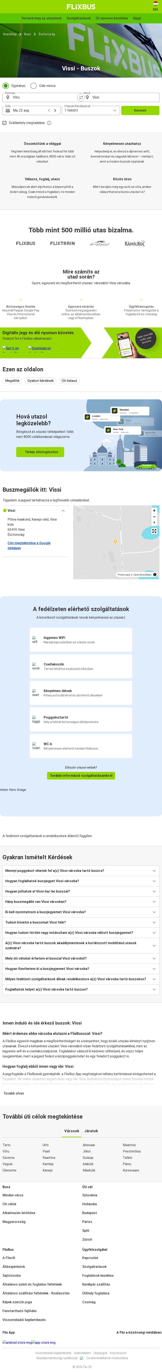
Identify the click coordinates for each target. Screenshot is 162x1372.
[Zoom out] (154, 517)
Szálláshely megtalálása (27, 123)
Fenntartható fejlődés (20, 1311)
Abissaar (89, 1145)
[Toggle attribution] (154, 574)
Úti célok (9, 1204)
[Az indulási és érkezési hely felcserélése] (81, 97)
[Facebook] (117, 1343)
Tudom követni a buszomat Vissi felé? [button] (35, 922)
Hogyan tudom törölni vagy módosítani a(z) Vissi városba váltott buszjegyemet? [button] (69, 933)
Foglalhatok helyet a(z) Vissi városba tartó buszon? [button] (46, 989)
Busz (27, 34)
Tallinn (127, 1158)
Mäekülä (89, 1170)
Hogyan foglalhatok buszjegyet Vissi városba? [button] (42, 881)
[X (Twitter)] (122, 1343)
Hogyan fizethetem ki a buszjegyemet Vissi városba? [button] (47, 969)
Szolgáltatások (94, 1267)
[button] (35, 511)
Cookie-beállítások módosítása (107, 1358)
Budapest (89, 1213)
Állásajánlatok (14, 1267)
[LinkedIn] (121, 1343)
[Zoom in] (154, 511)
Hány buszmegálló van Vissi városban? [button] (35, 902)
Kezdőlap (9, 34)
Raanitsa (49, 1158)
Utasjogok (100, 1353)
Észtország (47, 34)
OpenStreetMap (142, 574)
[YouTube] (119, 1343)
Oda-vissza (47, 86)
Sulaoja (88, 1158)
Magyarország (14, 1222)
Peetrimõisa (132, 1151)
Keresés (140, 110)
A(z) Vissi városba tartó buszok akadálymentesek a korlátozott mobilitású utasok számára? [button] (70, 945)
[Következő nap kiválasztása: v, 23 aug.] (55, 110)
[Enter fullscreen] (154, 531)
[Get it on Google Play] (17, 1342)
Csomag (89, 1302)
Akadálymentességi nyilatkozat (56, 1358)
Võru (6, 1151)
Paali (46, 1151)
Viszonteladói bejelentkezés (24, 1320)
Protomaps (124, 574)
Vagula (7, 1164)
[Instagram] (118, 1343)
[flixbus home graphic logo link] (81, 7)
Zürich (87, 1239)
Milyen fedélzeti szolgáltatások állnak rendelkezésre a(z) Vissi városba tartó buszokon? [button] (75, 979)
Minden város (13, 1195)
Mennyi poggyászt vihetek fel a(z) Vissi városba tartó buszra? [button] (54, 871)
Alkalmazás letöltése (19, 1213)
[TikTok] (123, 1343)
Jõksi (86, 1151)
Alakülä (88, 1164)
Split (85, 1231)
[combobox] (45, 97)
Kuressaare (131, 1170)
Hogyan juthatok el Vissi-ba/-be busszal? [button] (37, 891)
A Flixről (9, 1258)
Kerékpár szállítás (96, 1284)
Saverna (8, 1158)
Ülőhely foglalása (95, 1293)
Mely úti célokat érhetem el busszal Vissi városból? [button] (46, 958)
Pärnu (127, 1164)
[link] (81, 435)
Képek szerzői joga (17, 1302)
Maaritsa (129, 1145)
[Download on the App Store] (43, 1342)
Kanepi (48, 1170)
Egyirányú (18, 86)
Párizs (87, 1222)
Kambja (48, 1164)
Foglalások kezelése (97, 1276)
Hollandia (89, 1204)
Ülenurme (9, 1170)
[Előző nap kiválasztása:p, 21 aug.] (48, 110)
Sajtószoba (12, 1276)
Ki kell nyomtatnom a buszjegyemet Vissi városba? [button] (45, 912)
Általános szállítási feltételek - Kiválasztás (36, 1293)
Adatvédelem (82, 1353)
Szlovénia (89, 1195)
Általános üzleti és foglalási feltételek (32, 1284)
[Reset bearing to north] (154, 523)
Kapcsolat (90, 1258)
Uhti (46, 1145)
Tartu (7, 1145)
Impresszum (118, 1353)
